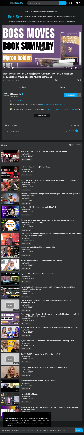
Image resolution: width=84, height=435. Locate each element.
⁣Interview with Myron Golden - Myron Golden (38, 380)
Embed (62, 87)
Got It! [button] (78, 430)
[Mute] (75, 68)
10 (71, 67)
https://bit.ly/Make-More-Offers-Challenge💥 (63, 109)
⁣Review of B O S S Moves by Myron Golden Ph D (39, 207)
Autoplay (77, 145)
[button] (78, 3)
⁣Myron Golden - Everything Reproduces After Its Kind (41, 260)
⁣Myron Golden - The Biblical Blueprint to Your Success (41, 274)
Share (24, 87)
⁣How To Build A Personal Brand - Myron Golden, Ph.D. (41, 354)
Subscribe (70, 95)
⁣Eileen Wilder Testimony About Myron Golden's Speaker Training (45, 367)
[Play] (4, 68)
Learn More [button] (61, 430)
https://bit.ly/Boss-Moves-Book (53, 104)
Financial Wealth (26, 159)
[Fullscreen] (79, 68)
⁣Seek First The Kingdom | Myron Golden (36, 167)
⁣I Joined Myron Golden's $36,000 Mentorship (38, 247)
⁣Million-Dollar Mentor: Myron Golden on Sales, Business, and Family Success (49, 327)
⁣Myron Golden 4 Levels (29, 394)
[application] (42, 47)
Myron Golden (18, 101)
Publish (72, 131)
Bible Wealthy (15, 94)
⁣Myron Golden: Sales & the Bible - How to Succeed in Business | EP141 (47, 341)
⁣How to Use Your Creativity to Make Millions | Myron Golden (44, 151)
